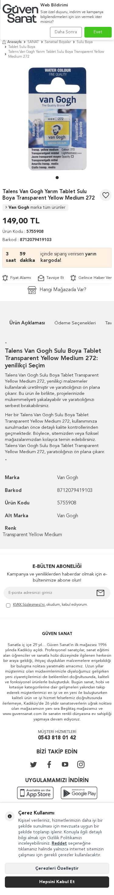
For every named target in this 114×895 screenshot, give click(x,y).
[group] (57, 119)
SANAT (33, 42)
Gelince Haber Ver (94, 278)
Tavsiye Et (54, 278)
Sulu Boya (85, 42)
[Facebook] (49, 764)
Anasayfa (14, 42)
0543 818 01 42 (57, 738)
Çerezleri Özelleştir (57, 868)
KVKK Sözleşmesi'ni (29, 605)
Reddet (59, 843)
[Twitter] (33, 764)
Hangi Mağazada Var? (63, 289)
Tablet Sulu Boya (21, 47)
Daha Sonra (66, 32)
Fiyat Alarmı (19, 278)
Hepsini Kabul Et (57, 882)
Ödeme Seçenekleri (75, 323)
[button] (57, 177)
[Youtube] (65, 764)
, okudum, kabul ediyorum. (50, 605)
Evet (98, 32)
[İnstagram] (81, 764)
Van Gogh (37, 207)
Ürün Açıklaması (27, 323)
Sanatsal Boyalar (58, 42)
